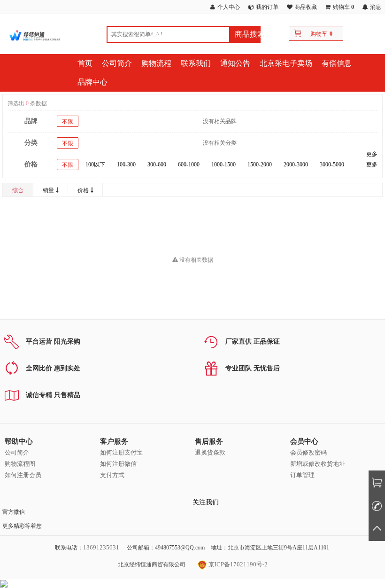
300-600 (156, 164)
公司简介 (117, 63)
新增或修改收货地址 (317, 463)
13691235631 (101, 547)
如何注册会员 (23, 474)
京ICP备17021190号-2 (237, 564)
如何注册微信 (118, 463)
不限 (67, 121)
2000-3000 (296, 164)
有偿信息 (337, 63)
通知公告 (235, 63)
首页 (84, 63)
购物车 (318, 34)
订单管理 (302, 474)
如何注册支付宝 (121, 452)
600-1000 (189, 164)
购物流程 (156, 63)
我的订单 (267, 7)
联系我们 (196, 63)
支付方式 (112, 474)
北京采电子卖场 (286, 63)
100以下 (95, 164)
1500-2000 (259, 164)
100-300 (126, 164)
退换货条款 (210, 452)
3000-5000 (332, 164)
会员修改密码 (308, 452)
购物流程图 (20, 463)
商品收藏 (305, 7)
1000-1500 (223, 164)
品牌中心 (92, 82)
